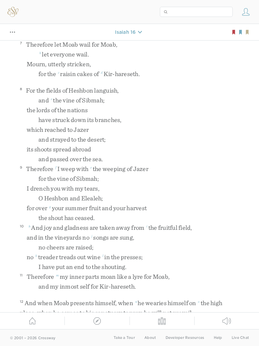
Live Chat (240, 338)
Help (218, 338)
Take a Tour (124, 338)
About (150, 338)
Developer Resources (185, 338)
